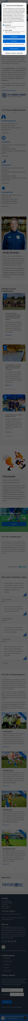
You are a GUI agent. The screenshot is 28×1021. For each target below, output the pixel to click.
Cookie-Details (20, 53)
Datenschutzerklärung (7, 15)
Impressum (13, 53)
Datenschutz (8, 53)
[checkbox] (3, 25)
